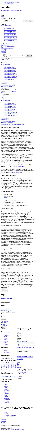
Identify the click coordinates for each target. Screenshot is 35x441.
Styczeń (6, 386)
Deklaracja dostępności (10, 415)
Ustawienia (4, 289)
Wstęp (5, 384)
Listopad (6, 401)
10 (6, 364)
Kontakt (6, 413)
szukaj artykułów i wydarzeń (9, 56)
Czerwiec (6, 393)
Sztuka (6, 341)
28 (15, 367)
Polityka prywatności (9, 416)
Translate (13, 91)
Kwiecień (6, 390)
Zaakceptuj (4, 290)
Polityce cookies (16, 172)
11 (8, 364)
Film (5, 338)
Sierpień (6, 396)
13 (13, 364)
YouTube (8, 124)
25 (8, 367)
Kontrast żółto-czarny (10, 33)
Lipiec (5, 395)
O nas (5, 412)
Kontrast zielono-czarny (10, 37)
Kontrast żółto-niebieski (10, 39)
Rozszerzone (9, 196)
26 (11, 367)
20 (13, 366)
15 (1, 366)
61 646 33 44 (4, 59)
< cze (2, 358)
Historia (6, 344)
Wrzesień (6, 398)
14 (15, 364)
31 (6, 369)
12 (11, 364)
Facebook (3, 51)
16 (4, 366)
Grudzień (6, 402)
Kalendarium (6, 298)
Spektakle (6, 352)
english (3, 16)
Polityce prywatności (19, 166)
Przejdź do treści (8, 3)
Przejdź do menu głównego (11, 2)
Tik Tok (13, 124)
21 (15, 366)
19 (11, 366)
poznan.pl (3, 309)
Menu (2, 92)
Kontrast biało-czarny (10, 31)
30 (4, 369)
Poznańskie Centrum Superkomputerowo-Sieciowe (12, 429)
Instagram (3, 52)
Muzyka (6, 335)
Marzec (6, 389)
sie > (12, 358)
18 (8, 366)
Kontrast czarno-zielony (10, 36)
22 (1, 367)
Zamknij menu (4, 43)
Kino (5, 350)
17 (6, 366)
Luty (5, 387)
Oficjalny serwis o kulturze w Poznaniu (11, 10)
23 (4, 367)
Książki (6, 339)
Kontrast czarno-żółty (10, 34)
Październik (7, 399)
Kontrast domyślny (9, 28)
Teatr (5, 336)
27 (13, 367)
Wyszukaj (28, 21)
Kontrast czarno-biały (10, 30)
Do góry (19, 378)
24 (6, 367)
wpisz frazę (6, 21)
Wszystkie (9, 194)
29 (1, 369)
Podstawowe (9, 198)
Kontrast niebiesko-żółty (10, 40)
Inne (5, 342)
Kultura (8, 309)
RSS (23, 124)
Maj (5, 392)
